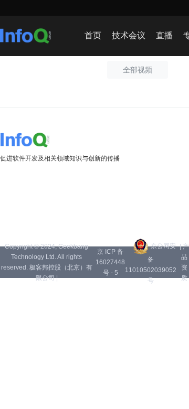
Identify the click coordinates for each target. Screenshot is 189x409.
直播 (164, 35)
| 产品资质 (184, 262)
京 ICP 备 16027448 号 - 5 (110, 262)
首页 (93, 35)
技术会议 (128, 35)
